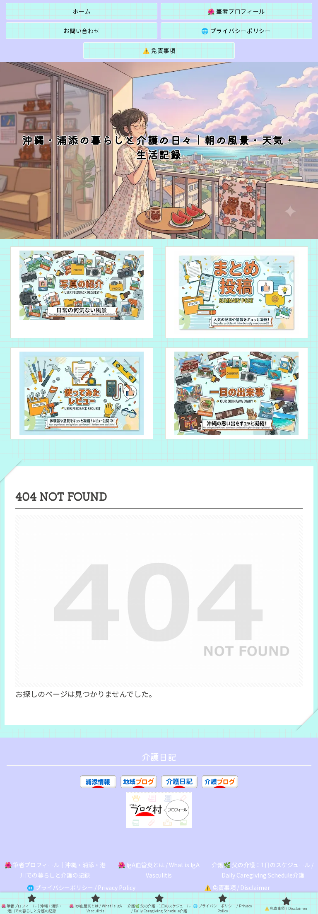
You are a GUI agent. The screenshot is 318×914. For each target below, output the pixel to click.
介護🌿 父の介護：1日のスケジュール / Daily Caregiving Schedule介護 (262, 870)
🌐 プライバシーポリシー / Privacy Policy (81, 887)
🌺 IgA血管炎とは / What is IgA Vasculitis (159, 870)
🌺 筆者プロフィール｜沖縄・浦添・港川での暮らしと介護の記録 (55, 870)
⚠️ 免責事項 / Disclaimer (237, 887)
